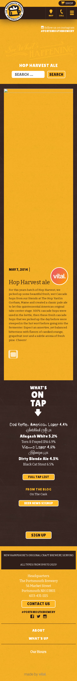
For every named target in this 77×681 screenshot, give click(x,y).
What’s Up (38, 638)
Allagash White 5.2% (38, 436)
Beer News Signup (38, 503)
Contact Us (38, 603)
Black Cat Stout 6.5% (38, 464)
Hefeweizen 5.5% (38, 453)
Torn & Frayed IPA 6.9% (39, 442)
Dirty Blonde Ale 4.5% (39, 458)
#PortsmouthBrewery (57, 31)
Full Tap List (38, 477)
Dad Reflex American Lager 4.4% (39, 425)
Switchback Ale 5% (39, 430)
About (38, 630)
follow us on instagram (59, 27)
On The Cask (38, 494)
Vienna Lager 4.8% (38, 447)
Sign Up (38, 535)
